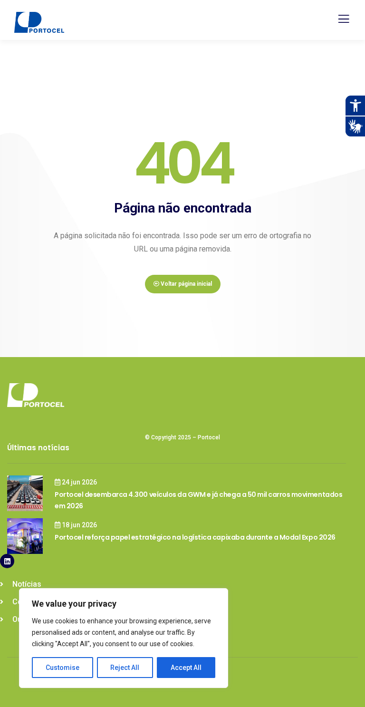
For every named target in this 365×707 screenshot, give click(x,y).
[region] (123, 638)
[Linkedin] (7, 561)
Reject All (124, 667)
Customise (62, 667)
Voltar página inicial (185, 284)
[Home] (35, 395)
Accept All (186, 667)
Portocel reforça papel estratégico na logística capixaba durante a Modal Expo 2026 (195, 537)
